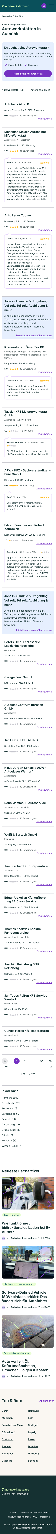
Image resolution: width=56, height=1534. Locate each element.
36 (50, 1061)
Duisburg (7, 1460)
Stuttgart (33, 1425)
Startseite (7, 16)
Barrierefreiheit (41, 1512)
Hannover (7, 1453)
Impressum (45, 1516)
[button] (43, 5)
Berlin (5, 1410)
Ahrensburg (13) (11, 1124)
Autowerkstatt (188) (13, 89)
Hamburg (33, 1410)
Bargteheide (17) (11, 1113)
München (7, 1417)
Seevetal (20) (9, 1108)
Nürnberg (33, 1453)
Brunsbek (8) (9, 1140)
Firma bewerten (44, 118)
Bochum (33, 1460)
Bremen (6, 1446)
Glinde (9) (7, 1135)
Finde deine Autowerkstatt (28, 73)
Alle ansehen (46, 1400)
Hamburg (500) (10, 1097)
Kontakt (13, 1512)
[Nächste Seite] (51, 1067)
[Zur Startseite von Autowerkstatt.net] (15, 6)
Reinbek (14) (9, 1119)
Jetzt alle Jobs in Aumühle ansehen (34, 335)
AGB (35, 1516)
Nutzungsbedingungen (19, 1516)
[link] (28, 112)
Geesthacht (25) (11, 1103)
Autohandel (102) (40, 89)
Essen (31, 1439)
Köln (30, 1417)
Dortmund (7, 1439)
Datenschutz (26, 1512)
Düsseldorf (8, 1432)
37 (6, 1067)
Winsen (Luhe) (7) (12, 1145)
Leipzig (32, 1432)
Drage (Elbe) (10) (11, 1129)
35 (41, 1061)
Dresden (33, 1446)
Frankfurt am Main (12, 1425)
